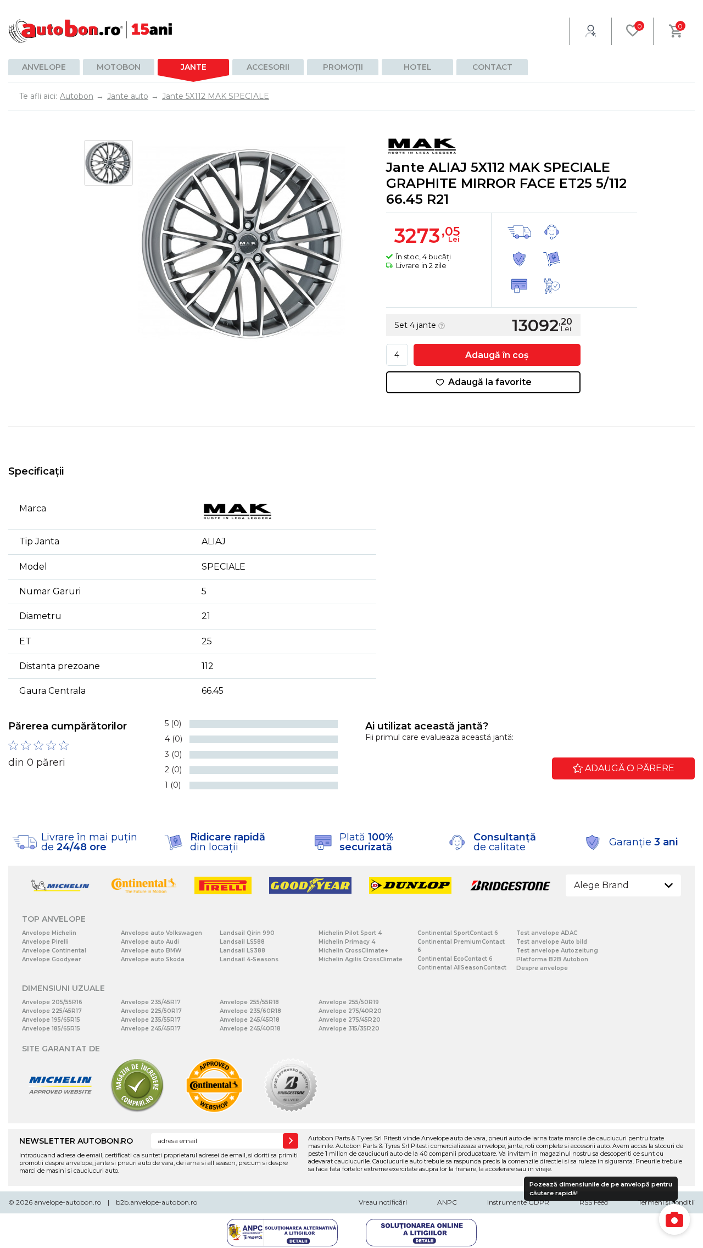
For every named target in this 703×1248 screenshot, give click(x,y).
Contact (492, 67)
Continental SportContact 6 (457, 933)
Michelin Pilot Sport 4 (350, 933)
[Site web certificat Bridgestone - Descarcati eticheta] (291, 1110)
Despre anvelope (542, 968)
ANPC (447, 1202)
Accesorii (268, 67)
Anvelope (44, 67)
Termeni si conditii (666, 1202)
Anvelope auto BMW (151, 950)
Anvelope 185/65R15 (51, 1028)
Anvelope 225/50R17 (151, 1011)
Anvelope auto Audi (150, 941)
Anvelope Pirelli (45, 941)
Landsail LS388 (242, 950)
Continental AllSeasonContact (461, 967)
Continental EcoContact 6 (455, 958)
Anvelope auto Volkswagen (161, 933)
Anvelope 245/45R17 (151, 1028)
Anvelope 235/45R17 (151, 1002)
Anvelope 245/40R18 (250, 1028)
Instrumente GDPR (518, 1202)
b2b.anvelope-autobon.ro (156, 1202)
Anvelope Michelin (49, 933)
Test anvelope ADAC (546, 933)
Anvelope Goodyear (51, 959)
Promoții (343, 67)
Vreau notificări (383, 1202)
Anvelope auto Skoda (153, 959)
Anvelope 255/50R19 (349, 1002)
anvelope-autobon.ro (67, 1202)
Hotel (418, 67)
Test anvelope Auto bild (551, 941)
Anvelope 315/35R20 (349, 1028)
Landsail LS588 (242, 941)
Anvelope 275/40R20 (350, 1011)
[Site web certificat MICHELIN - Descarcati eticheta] (60, 1110)
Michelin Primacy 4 (347, 941)
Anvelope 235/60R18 (250, 1011)
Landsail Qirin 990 (247, 933)
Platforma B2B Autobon (552, 959)
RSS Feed (593, 1202)
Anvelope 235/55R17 (151, 1019)
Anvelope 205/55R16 (52, 1002)
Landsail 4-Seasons (249, 959)
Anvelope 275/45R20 (350, 1019)
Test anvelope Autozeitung (557, 950)
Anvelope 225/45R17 (52, 1011)
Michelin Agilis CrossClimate (361, 959)
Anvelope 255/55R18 (249, 1002)
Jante (194, 67)
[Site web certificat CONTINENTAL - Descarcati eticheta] (214, 1110)
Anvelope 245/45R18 (250, 1019)
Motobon (119, 67)
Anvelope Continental (54, 950)
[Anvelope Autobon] (90, 31)
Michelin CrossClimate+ (353, 950)
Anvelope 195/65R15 (51, 1019)
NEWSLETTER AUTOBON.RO (76, 1141)
